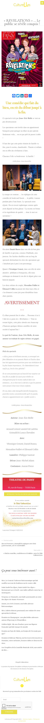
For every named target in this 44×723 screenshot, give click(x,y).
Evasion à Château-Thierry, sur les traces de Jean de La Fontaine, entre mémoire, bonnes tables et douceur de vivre (22, 640)
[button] (22, 494)
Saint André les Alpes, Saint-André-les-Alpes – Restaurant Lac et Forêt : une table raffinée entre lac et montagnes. (22, 590)
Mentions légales (27, 719)
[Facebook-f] (22, 685)
